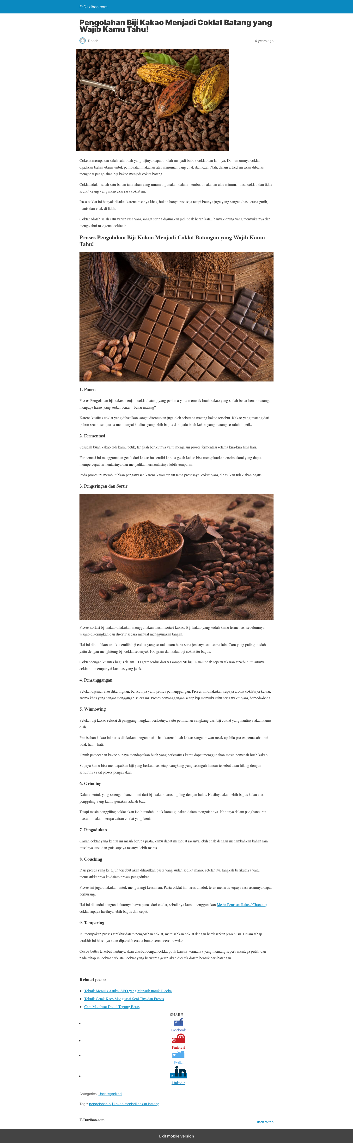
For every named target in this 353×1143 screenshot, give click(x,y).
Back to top (265, 1122)
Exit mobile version (176, 1136)
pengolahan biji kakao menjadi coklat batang (124, 1104)
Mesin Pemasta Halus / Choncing (242, 904)
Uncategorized (110, 1094)
